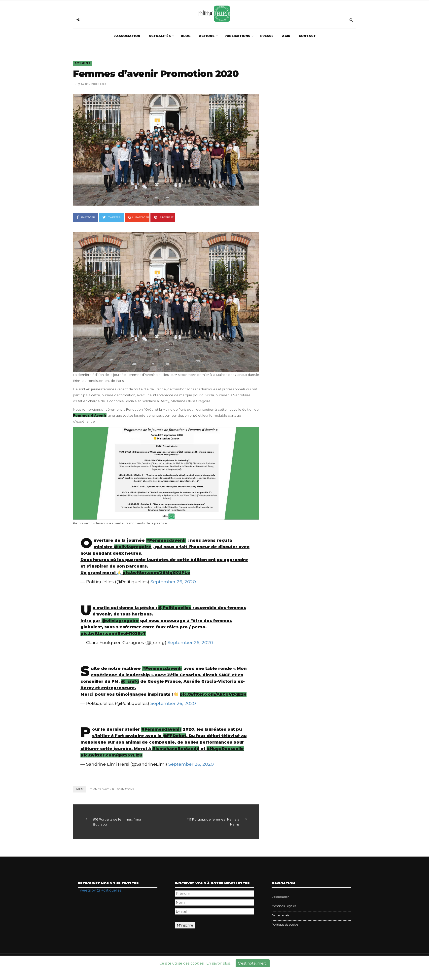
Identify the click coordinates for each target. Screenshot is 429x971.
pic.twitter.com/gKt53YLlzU (111, 755)
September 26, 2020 (173, 581)
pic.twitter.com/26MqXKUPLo (156, 572)
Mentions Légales (284, 906)
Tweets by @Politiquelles (99, 890)
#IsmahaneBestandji (175, 748)
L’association (126, 36)
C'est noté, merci (252, 963)
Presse (267, 36)
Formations (125, 789)
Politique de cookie (285, 924)
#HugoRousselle (225, 748)
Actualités (160, 36)
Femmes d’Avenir (90, 415)
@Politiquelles (174, 607)
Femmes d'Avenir (101, 789)
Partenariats (280, 915)
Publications (237, 36)
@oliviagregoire (132, 546)
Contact (307, 36)
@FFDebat (174, 735)
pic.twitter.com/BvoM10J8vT (113, 633)
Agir (286, 36)
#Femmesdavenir (166, 540)
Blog (185, 36)
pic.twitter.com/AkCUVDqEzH (213, 694)
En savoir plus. (218, 963)
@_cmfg (130, 681)
